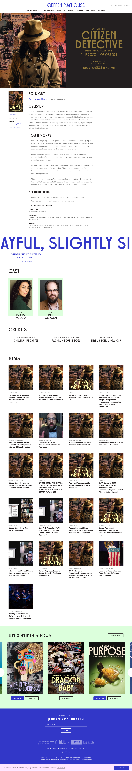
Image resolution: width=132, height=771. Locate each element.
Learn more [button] (61, 768)
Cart (115, 5)
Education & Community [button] (74, 10)
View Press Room (14, 127)
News (35, 19)
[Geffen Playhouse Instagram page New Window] (66, 752)
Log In (111, 5)
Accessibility (73, 748)
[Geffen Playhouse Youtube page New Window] (69, 752)
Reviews (17, 19)
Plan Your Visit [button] (49, 10)
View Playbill (13, 114)
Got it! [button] (122, 768)
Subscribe (17, 698)
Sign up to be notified (37, 99)
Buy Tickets (100, 698)
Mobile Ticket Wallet (124, 5)
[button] (108, 5)
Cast (23, 19)
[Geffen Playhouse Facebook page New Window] (62, 752)
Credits (29, 19)
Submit (66, 730)
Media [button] (59, 10)
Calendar (116, 635)
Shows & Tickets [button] (33, 10)
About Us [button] (101, 10)
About (11, 19)
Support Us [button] (90, 10)
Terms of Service (50, 748)
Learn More (66, 698)
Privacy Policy (62, 748)
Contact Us (83, 748)
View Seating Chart (15, 124)
